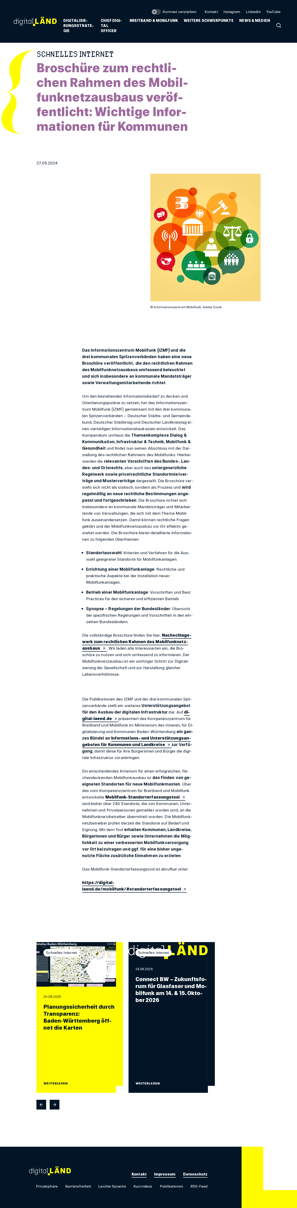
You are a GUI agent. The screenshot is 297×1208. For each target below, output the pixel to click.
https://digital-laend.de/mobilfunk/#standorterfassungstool (131, 886)
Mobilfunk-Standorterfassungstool (142, 797)
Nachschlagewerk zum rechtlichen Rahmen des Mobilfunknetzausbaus (136, 641)
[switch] (174, 11)
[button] (154, 20)
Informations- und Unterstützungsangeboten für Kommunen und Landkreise (136, 741)
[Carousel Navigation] (125, 1105)
